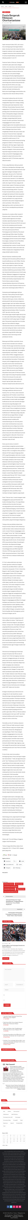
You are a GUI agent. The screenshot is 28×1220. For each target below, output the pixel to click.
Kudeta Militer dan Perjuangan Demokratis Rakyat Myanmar (13, 946)
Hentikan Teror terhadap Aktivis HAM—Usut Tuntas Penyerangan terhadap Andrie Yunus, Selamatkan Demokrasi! (14, 1042)
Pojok (21, 1120)
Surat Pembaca (14, 1217)
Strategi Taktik (19, 1123)
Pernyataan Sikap (7, 1120)
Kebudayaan (6, 1114)
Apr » (6, 1145)
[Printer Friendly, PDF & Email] (9, 855)
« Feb (3, 1145)
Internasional (16, 1111)
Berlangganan (8, 1216)
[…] (3, 1083)
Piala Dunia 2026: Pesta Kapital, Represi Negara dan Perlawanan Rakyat (13, 1023)
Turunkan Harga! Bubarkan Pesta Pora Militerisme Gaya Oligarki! (12, 1017)
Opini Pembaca (14, 1114)
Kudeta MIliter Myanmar (9, 889)
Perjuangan (17, 1117)
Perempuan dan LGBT (8, 1117)
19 (17, 1139)
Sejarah (12, 1123)
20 (20, 1139)
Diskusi (9, 1111)
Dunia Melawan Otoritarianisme (10, 886)
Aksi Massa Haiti (19, 883)
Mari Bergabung (9, 1215)
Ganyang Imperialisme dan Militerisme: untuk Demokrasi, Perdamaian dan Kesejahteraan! (14, 1035)
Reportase (8, 12)
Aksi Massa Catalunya (8, 883)
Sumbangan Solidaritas (17, 1216)
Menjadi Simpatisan (18, 1215)
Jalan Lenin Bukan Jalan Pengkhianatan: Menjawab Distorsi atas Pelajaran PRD (12, 1029)
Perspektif (5, 925)
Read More (5, 958)
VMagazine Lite (21, 1213)
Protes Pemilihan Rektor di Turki (10, 891)
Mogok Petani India (20, 889)
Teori (4, 1126)
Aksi (3, 12)
